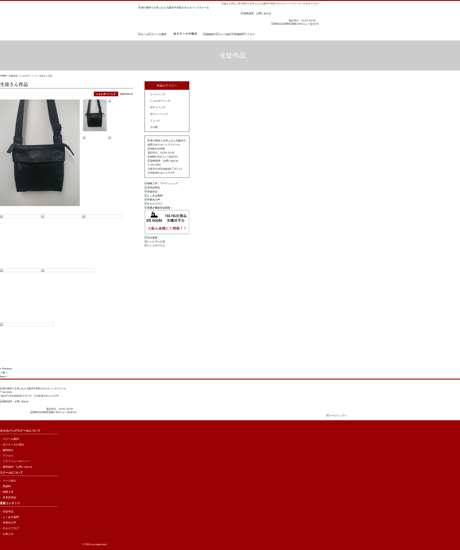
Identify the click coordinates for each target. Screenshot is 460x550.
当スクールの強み (13, 444)
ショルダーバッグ (160, 100)
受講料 (7, 486)
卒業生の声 (9, 522)
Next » (3, 376)
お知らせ (8, 533)
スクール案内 (11, 438)
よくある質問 (11, 517)
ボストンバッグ (159, 113)
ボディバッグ (157, 107)
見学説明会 (9, 497)
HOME (3, 76)
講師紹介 (8, 450)
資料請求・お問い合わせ (17, 466)
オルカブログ (11, 528)
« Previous (6, 368)
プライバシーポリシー (16, 461)
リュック (155, 120)
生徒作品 (8, 511)
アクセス (8, 455)
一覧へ (4, 372)
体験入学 (8, 491)
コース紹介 (9, 480)
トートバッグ (157, 94)
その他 (154, 127)
